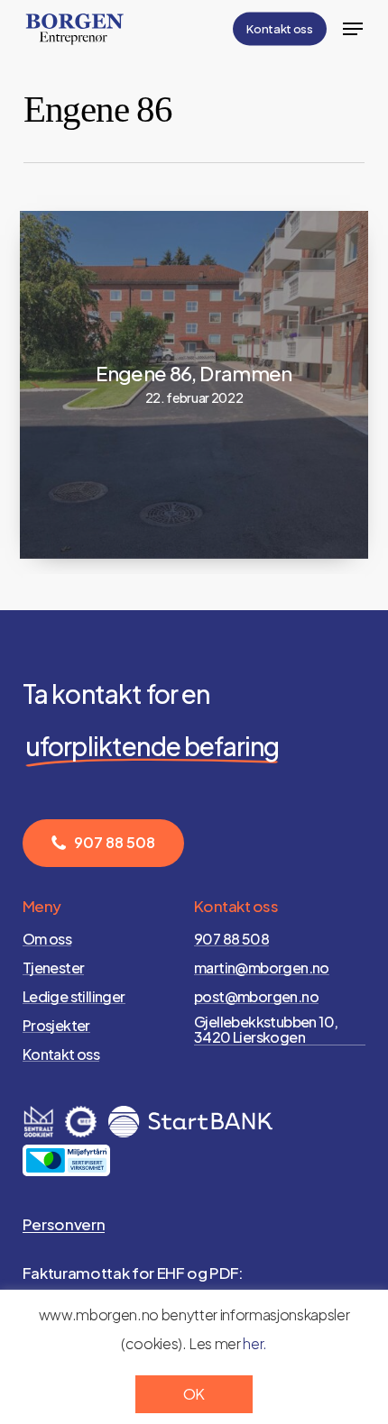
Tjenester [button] (54, 968)
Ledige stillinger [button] (74, 997)
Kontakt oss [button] (61, 1054)
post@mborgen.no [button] (256, 997)
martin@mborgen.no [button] (261, 968)
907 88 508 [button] (231, 939)
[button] (353, 29)
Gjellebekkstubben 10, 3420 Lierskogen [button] (265, 1029)
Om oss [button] (47, 939)
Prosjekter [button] (56, 1026)
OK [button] (194, 1393)
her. (255, 1343)
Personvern (64, 1224)
